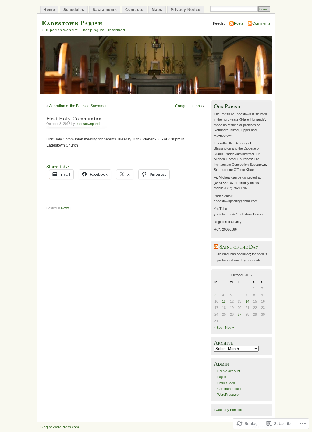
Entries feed (226, 383)
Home (49, 10)
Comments (261, 23)
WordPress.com (229, 394)
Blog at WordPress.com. (60, 427)
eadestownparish (88, 124)
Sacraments (105, 10)
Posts (238, 23)
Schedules (73, 10)
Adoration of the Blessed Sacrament (78, 106)
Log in (221, 377)
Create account (228, 371)
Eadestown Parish (72, 22)
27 (239, 314)
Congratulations (188, 106)
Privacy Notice (185, 10)
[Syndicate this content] (216, 246)
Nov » (229, 327)
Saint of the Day (238, 246)
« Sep (218, 327)
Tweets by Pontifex (228, 410)
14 (247, 301)
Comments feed (229, 389)
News (65, 208)
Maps (157, 10)
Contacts (134, 10)
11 (223, 301)
